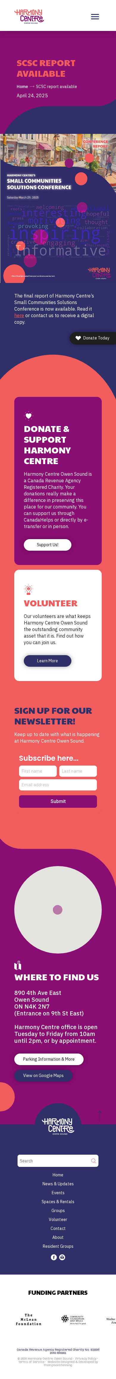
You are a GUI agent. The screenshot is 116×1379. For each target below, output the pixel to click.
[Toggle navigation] (95, 17)
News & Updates (58, 1184)
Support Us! (47, 544)
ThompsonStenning (58, 1365)
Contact (58, 1228)
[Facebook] (54, 1257)
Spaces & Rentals (58, 1201)
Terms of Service (31, 1362)
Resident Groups (58, 1246)
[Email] (62, 1257)
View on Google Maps (43, 1075)
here (19, 315)
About (58, 1237)
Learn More (47, 660)
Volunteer (58, 1219)
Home (22, 86)
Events (58, 1192)
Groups (58, 1210)
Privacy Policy (85, 1358)
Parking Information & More (49, 1059)
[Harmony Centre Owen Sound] (29, 16)
